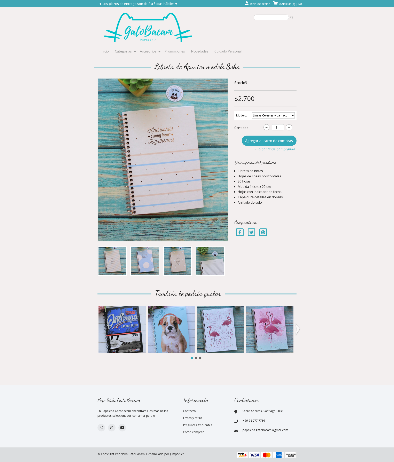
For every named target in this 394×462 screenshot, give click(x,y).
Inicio (105, 51)
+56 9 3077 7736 (254, 420)
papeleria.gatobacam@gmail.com (265, 430)
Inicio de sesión (260, 4)
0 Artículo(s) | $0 (290, 4)
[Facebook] (239, 232)
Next (298, 329)
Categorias (123, 51)
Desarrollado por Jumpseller (165, 454)
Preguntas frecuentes (197, 425)
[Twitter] (252, 232)
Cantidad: (241, 127)
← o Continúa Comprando (274, 149)
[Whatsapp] (112, 427)
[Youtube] (122, 427)
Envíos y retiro (192, 418)
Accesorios (148, 51)
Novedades (199, 51)
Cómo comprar (193, 432)
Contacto (189, 411)
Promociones (175, 51)
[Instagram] (101, 427)
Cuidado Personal (228, 51)
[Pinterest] (263, 232)
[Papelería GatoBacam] (149, 28)
